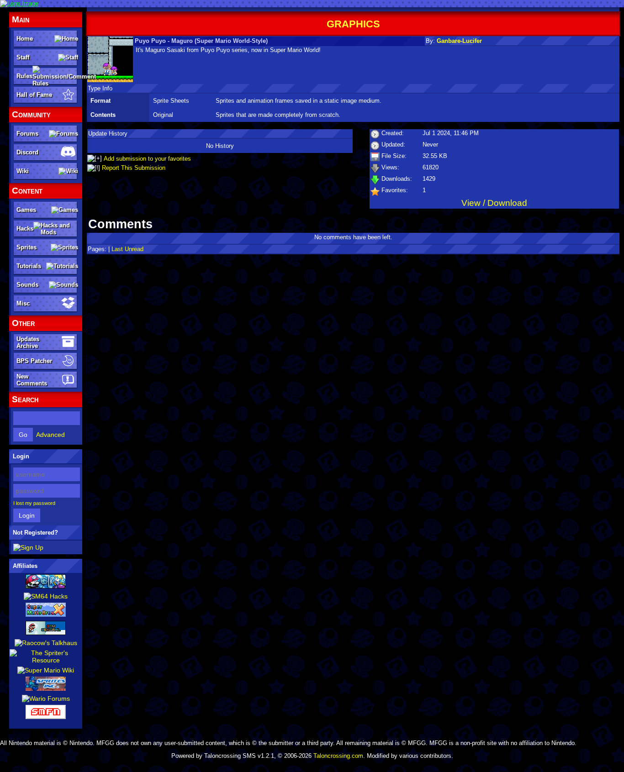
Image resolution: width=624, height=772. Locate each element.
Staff (22, 57)
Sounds (27, 284)
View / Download (494, 203)
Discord (27, 152)
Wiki (22, 171)
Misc (23, 303)
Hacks (24, 228)
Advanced (50, 434)
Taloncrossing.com (338, 755)
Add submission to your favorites (147, 158)
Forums (27, 133)
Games (26, 209)
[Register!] (28, 547)
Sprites (26, 247)
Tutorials (28, 266)
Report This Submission (133, 167)
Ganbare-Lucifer (459, 40)
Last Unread (127, 249)
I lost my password (34, 503)
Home (24, 38)
